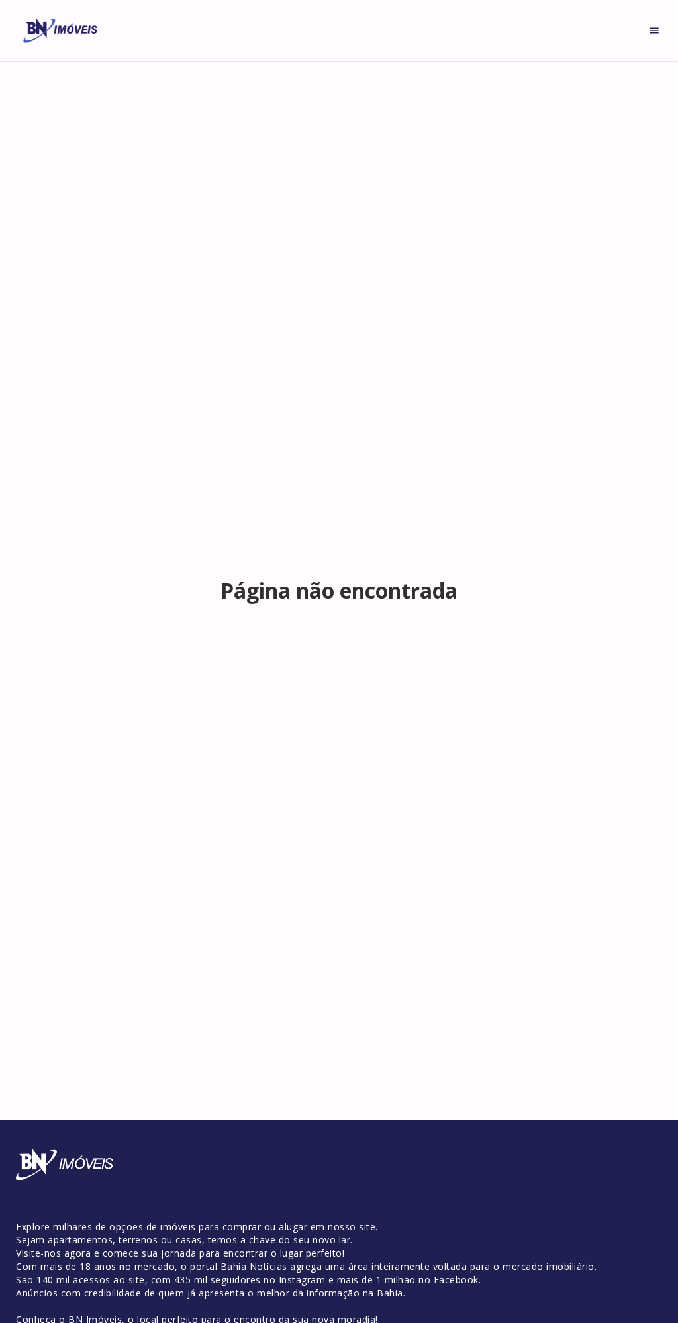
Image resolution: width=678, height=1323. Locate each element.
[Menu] (654, 30)
